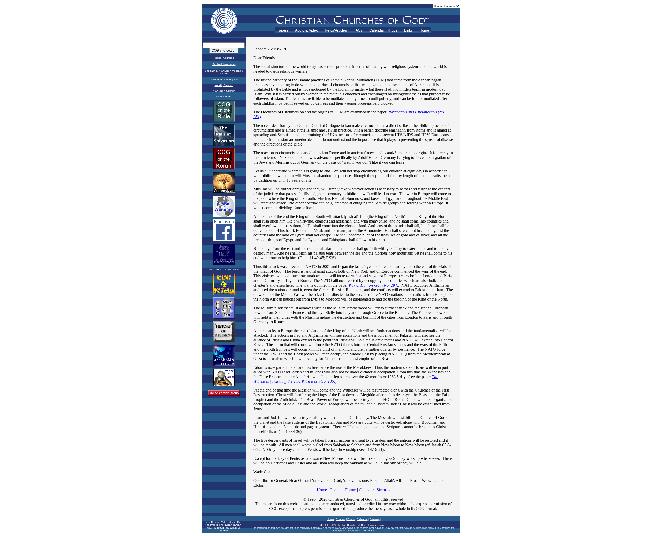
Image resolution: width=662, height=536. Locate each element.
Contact (340, 519)
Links (408, 30)
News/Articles (336, 30)
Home (424, 30)
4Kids (392, 30)
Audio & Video (306, 30)
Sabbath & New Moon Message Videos (224, 72)
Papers (282, 30)
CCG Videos (223, 96)
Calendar (376, 30)
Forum (351, 519)
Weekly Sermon (224, 85)
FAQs (358, 30)
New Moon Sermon (224, 90)
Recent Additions (224, 57)
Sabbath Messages (224, 64)
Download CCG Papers (224, 79)
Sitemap (375, 519)
